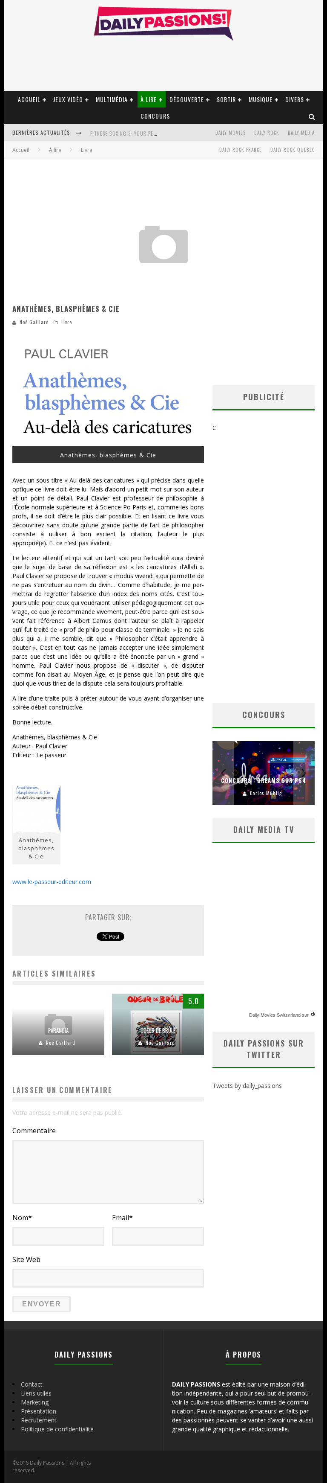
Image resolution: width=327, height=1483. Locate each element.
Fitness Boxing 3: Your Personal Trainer (140, 133)
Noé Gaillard (34, 322)
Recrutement (39, 1420)
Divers (294, 99)
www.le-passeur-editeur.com (51, 882)
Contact (32, 1384)
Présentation (38, 1411)
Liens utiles (36, 1393)
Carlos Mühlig (266, 793)
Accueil (29, 99)
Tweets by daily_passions (247, 1086)
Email (122, 1217)
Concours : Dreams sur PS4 (263, 780)
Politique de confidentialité (57, 1429)
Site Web (26, 1259)
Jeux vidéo (68, 99)
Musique (260, 99)
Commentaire (34, 1130)
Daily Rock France (240, 149)
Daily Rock (266, 132)
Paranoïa (58, 1030)
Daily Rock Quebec (292, 149)
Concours (155, 115)
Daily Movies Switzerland (275, 1015)
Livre (66, 322)
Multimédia (112, 99)
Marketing (35, 1402)
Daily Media (301, 132)
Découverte (186, 99)
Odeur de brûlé (158, 1030)
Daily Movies (230, 132)
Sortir (226, 99)
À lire (149, 99)
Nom (22, 1217)
